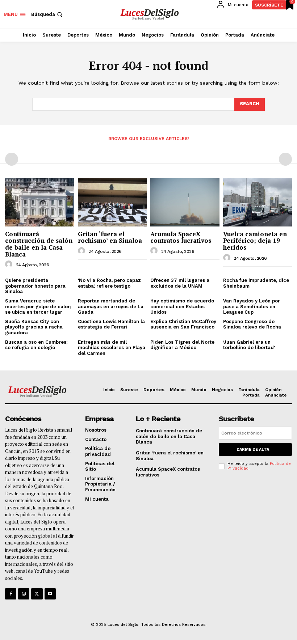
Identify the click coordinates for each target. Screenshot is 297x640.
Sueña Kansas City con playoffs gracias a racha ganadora (34, 327)
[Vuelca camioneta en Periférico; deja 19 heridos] (257, 202)
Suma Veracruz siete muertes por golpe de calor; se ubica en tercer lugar (38, 306)
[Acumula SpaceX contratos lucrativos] (184, 202)
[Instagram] (23, 593)
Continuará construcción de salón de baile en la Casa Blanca (38, 244)
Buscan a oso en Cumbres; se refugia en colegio (36, 345)
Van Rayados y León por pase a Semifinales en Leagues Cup (251, 306)
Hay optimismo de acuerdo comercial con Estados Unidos (182, 306)
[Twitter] (36, 593)
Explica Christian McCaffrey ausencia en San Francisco (183, 324)
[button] (47, 14)
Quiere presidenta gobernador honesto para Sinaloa (35, 285)
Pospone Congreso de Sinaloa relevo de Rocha (252, 324)
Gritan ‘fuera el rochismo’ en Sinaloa (110, 237)
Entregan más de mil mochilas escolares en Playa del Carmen (111, 347)
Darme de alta (253, 449)
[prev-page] (11, 159)
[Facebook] (10, 593)
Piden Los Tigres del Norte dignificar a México (182, 345)
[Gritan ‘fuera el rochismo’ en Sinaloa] (112, 202)
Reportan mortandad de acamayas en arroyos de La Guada (110, 306)
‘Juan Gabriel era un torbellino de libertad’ (249, 345)
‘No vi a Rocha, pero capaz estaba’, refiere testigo (109, 283)
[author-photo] (9, 264)
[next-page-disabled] (285, 159)
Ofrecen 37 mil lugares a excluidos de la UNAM (179, 283)
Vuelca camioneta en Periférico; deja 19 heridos (255, 240)
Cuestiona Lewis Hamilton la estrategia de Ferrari (111, 324)
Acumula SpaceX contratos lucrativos (180, 237)
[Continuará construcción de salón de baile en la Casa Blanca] (39, 202)
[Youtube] (50, 593)
